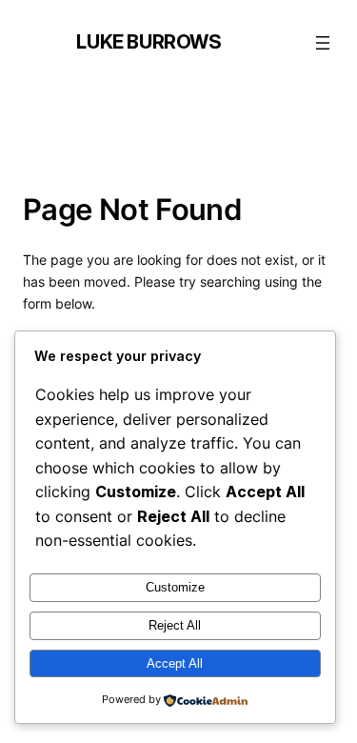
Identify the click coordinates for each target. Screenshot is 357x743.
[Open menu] (322, 42)
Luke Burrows (148, 41)
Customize (175, 587)
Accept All (175, 663)
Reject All (175, 625)
